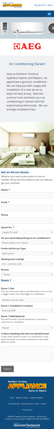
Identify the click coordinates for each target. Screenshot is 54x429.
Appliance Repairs (36, 398)
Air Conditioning (14, 404)
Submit (7, 368)
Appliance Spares (22, 398)
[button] (49, 14)
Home (12, 398)
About (37, 404)
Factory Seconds (27, 404)
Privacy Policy (27, 410)
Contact (43, 404)
